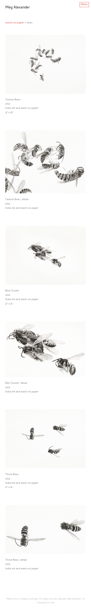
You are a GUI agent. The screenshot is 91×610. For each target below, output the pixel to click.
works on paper (14, 23)
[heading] (17, 8)
